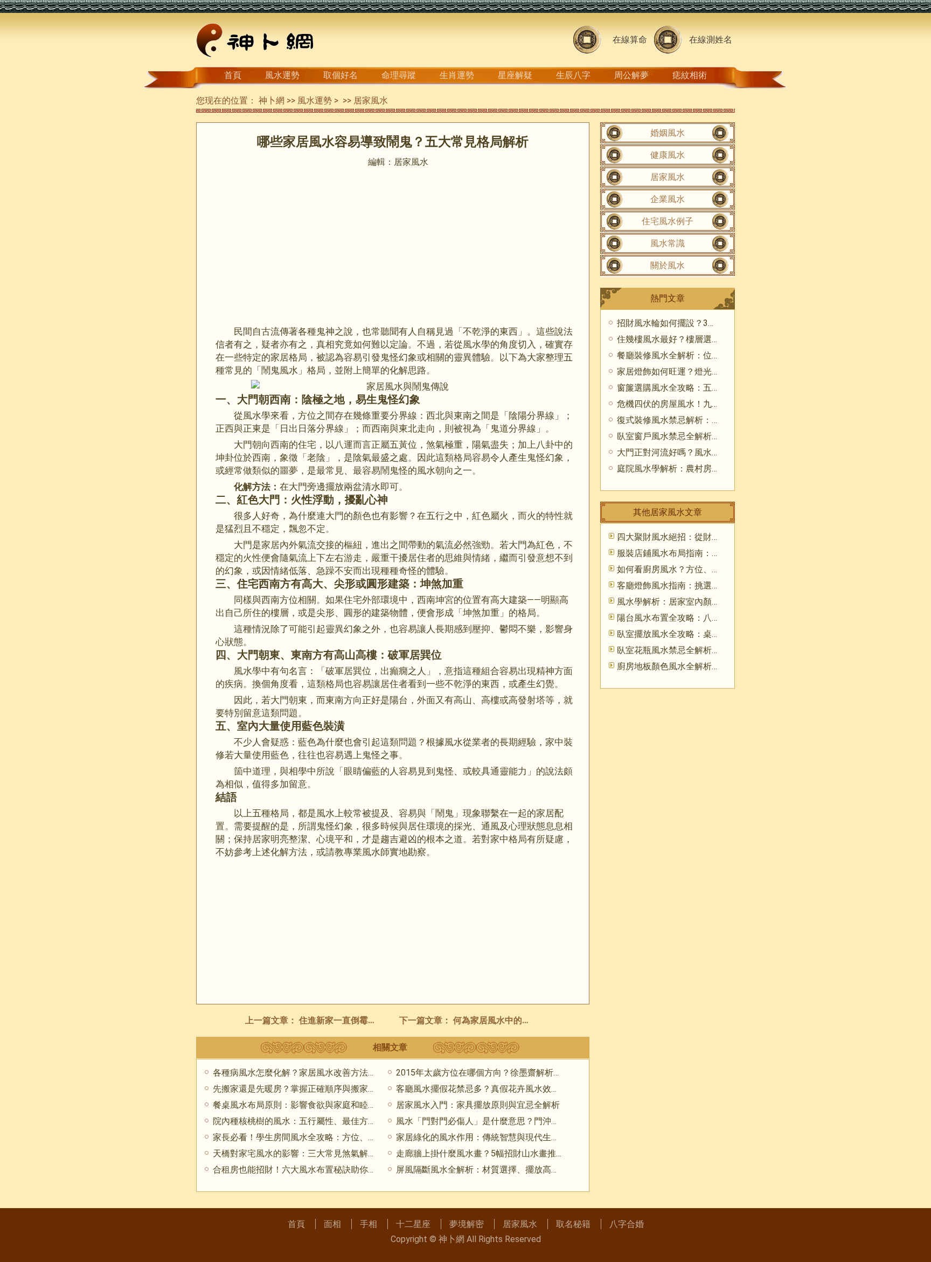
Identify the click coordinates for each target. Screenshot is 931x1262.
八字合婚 (626, 1224)
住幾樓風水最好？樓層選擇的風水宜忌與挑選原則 (712, 339)
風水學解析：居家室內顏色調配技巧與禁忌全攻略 (712, 602)
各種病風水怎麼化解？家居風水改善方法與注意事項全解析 (325, 1072)
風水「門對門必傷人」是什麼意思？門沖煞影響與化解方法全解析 (521, 1121)
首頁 (232, 75)
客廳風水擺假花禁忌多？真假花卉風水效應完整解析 (495, 1089)
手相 (368, 1224)
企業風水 (667, 199)
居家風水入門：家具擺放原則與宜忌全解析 (478, 1105)
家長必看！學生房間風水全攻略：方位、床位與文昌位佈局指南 (333, 1137)
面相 (332, 1224)
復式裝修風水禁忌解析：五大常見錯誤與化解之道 (712, 420)
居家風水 (370, 100)
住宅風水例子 (667, 221)
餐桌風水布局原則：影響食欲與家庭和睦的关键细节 (312, 1105)
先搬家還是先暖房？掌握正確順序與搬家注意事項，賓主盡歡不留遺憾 (346, 1089)
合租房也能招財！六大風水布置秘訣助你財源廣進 (307, 1169)
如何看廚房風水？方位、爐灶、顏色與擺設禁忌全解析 (720, 569)
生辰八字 (573, 75)
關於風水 (667, 265)
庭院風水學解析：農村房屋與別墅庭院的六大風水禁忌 (720, 468)
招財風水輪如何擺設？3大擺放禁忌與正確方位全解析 (718, 323)
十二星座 (413, 1224)
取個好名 (340, 75)
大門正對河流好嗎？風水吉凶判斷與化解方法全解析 (716, 452)
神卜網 (271, 100)
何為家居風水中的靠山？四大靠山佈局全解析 (539, 1020)
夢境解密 (466, 1224)
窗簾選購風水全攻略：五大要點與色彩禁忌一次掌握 (716, 388)
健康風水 (667, 155)
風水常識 (667, 243)
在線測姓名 (710, 39)
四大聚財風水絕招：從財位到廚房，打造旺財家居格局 (720, 537)
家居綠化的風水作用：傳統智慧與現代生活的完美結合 (499, 1137)
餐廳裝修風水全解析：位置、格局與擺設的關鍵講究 (716, 355)
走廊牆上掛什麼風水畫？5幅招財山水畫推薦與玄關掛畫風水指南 (519, 1153)
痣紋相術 (689, 75)
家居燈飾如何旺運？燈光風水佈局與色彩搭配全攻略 (716, 371)
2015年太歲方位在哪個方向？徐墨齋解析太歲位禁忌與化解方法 (518, 1072)
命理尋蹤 (398, 75)
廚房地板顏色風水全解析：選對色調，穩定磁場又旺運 (720, 666)
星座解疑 (515, 75)
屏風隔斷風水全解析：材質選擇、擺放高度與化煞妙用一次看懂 (516, 1169)
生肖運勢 (457, 75)
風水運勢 (282, 75)
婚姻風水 (667, 133)
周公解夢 (631, 75)
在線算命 (630, 39)
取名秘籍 (573, 1224)
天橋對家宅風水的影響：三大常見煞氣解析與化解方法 (316, 1153)
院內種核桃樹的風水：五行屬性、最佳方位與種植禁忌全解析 (329, 1121)
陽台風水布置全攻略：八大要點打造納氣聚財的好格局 (720, 618)
